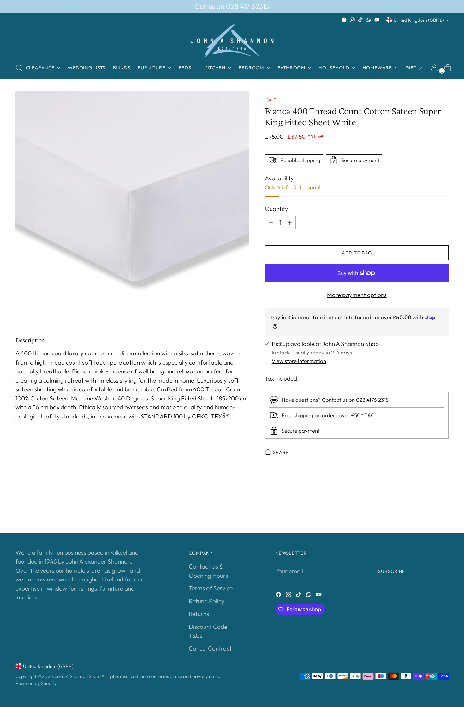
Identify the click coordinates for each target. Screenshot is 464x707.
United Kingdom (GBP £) (419, 20)
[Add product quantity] (289, 222)
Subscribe (391, 571)
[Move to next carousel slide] (443, 511)
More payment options (357, 295)
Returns (199, 613)
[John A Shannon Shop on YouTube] (377, 20)
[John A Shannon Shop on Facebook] (344, 20)
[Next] (398, 6)
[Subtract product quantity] (271, 222)
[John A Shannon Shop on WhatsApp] (369, 20)
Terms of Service (211, 588)
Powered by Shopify (36, 683)
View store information (299, 361)
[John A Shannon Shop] (232, 40)
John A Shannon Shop (77, 676)
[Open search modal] (19, 67)
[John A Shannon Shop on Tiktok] (360, 20)
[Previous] (66, 6)
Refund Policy (206, 601)
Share (281, 452)
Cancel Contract (210, 648)
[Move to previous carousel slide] (429, 511)
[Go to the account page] (431, 67)
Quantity (276, 209)
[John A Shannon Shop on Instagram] (352, 20)
